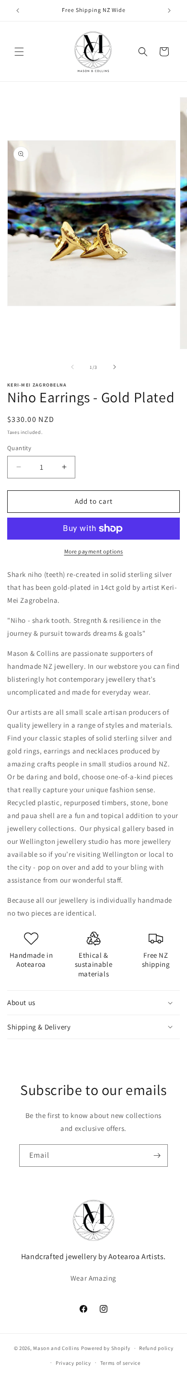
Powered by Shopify (105, 1348)
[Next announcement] (169, 10)
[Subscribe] (156, 1155)
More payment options (93, 551)
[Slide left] (72, 366)
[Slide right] (114, 366)
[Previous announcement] (17, 10)
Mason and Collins (56, 1348)
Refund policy (156, 1348)
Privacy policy (73, 1363)
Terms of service (120, 1363)
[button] (19, 51)
